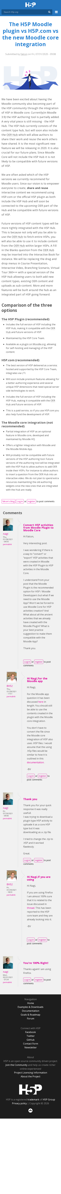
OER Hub (12, 134)
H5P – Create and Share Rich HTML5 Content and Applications (30, 5)
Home (30, 1003)
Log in (20, 501)
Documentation (30, 1010)
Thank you (30, 799)
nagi (5, 533)
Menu (56, 13)
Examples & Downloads (30, 1007)
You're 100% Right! (35, 963)
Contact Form (30, 1043)
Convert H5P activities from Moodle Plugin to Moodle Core (38, 527)
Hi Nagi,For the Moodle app (37, 680)
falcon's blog (8, 501)
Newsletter (30, 1047)
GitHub (30, 1039)
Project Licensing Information (30, 1072)
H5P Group (49, 1099)
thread (30, 908)
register (31, 501)
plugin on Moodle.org (33, 344)
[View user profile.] (8, 530)
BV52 (10, 686)
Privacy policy (19, 1103)
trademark (33, 1099)
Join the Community (16, 1065)
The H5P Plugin (13, 319)
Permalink (7, 544)
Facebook (30, 1032)
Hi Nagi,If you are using (38, 878)
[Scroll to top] (30, 1113)
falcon (24, 54)
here (41, 701)
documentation (35, 762)
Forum (30, 1018)
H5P (30, 1089)
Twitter (31, 1036)
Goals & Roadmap (30, 1014)
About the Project (30, 1076)
